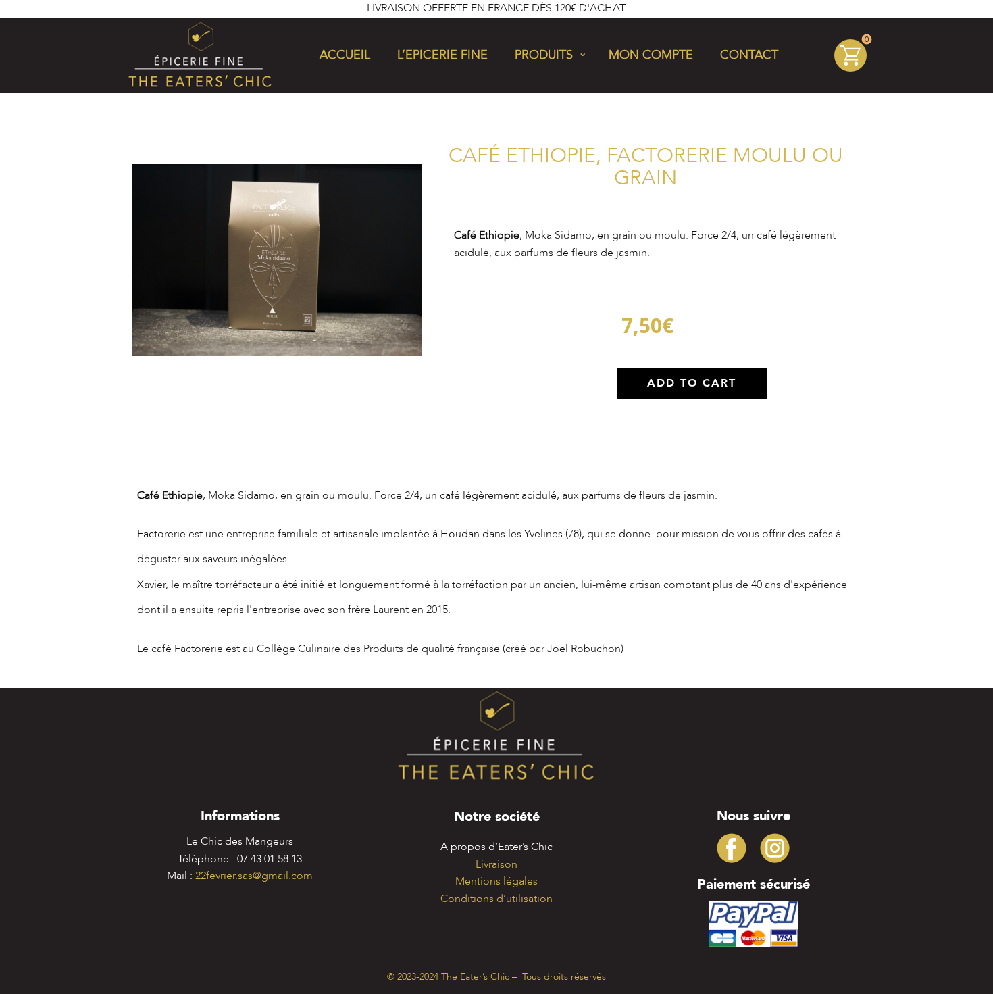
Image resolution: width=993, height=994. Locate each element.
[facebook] (731, 848)
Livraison (496, 864)
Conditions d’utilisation (496, 898)
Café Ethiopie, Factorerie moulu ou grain (646, 167)
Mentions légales (496, 881)
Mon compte (651, 55)
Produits (544, 55)
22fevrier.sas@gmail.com (254, 875)
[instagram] (775, 848)
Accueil (345, 55)
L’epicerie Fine (442, 55)
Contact (749, 55)
